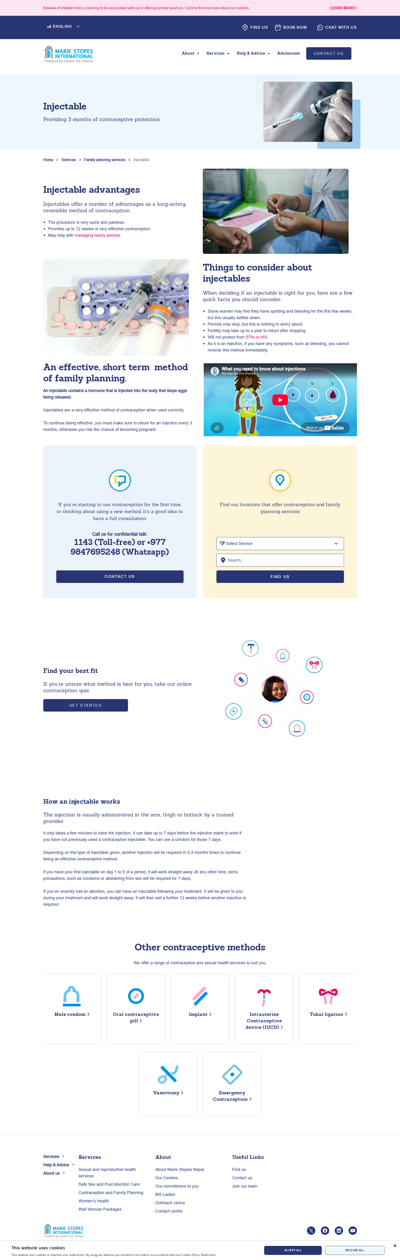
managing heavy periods (97, 235)
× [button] (395, 1246)
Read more (208, 1255)
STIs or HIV (256, 337)
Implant (198, 1014)
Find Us (280, 576)
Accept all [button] (293, 1250)
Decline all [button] (354, 1250)
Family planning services (104, 159)
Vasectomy (166, 1092)
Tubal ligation (326, 1014)
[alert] (200, 1250)
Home (48, 159)
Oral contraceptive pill (136, 1017)
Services (69, 159)
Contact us (329, 53)
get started (85, 705)
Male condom (70, 1014)
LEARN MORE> (343, 7)
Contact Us (120, 576)
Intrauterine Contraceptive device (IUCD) (264, 1020)
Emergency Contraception (230, 1095)
